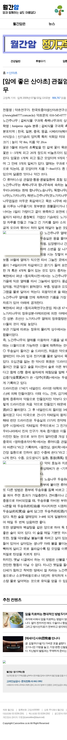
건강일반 (15, 61)
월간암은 (19, 24)
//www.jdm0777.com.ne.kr (19, 115)
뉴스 (52, 24)
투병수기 (40, 61)
